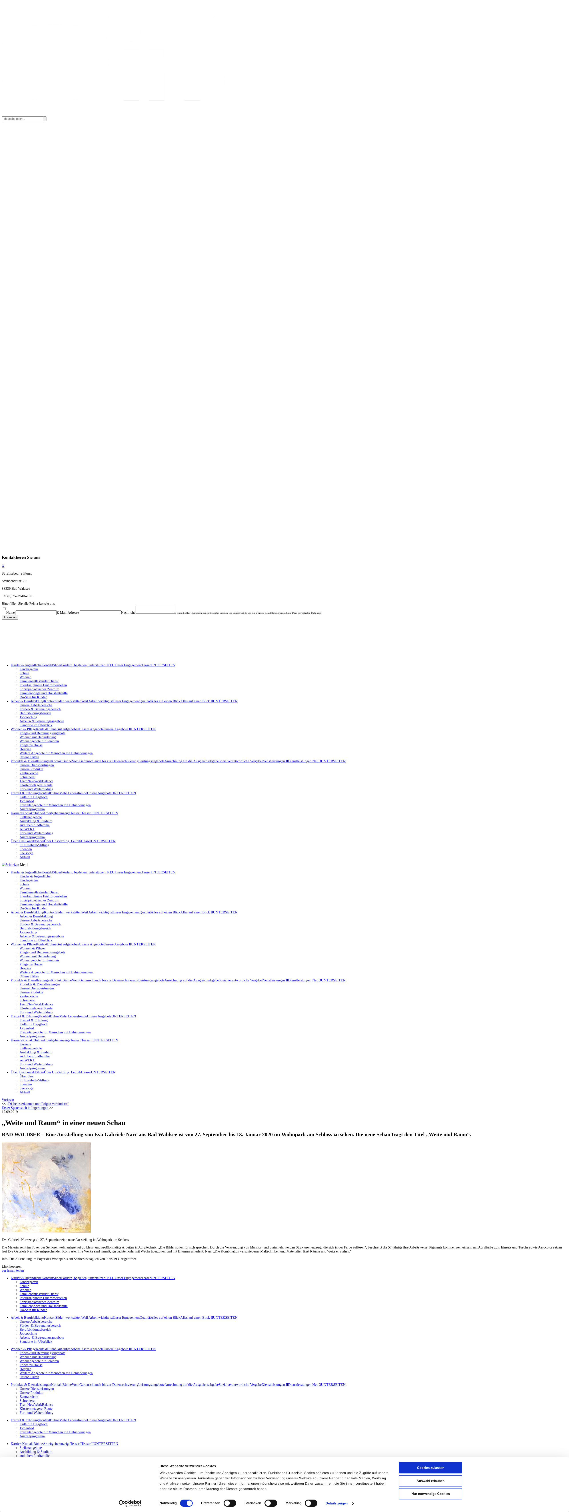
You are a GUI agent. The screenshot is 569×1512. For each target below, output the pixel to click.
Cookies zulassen (430, 1468)
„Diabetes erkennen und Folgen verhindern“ (38, 1104)
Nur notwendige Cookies (430, 1494)
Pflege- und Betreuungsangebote (42, 733)
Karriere (16, 813)
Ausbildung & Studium (36, 821)
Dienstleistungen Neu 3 (304, 761)
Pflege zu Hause (31, 745)
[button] (8, 1100)
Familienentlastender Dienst (39, 681)
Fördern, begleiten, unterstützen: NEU (88, 665)
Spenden (26, 849)
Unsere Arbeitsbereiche (36, 705)
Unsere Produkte (31, 769)
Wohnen (25, 677)
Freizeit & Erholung (25, 793)
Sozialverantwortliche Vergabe (240, 761)
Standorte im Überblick (36, 725)
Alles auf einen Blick (165, 701)
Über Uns (17, 841)
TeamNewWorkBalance (36, 781)
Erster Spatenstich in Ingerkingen (25, 1108)
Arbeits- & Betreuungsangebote (42, 721)
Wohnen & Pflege (23, 729)
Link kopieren (12, 1266)
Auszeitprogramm (32, 809)
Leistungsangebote (151, 761)
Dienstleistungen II (275, 761)
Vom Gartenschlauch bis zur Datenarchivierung (105, 761)
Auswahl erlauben (431, 1481)
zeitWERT (27, 829)
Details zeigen (337, 1503)
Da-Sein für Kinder (33, 697)
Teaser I (75, 813)
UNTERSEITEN (163, 665)
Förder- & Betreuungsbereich (40, 709)
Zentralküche (29, 773)
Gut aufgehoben (67, 729)
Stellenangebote (31, 817)
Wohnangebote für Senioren (39, 741)
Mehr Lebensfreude (73, 793)
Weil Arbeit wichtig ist (97, 701)
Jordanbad (27, 801)
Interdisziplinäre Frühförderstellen (43, 685)
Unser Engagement (128, 665)
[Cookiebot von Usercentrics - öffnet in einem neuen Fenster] (130, 1503)
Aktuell (25, 857)
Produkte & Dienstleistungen (31, 761)
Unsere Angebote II (117, 729)
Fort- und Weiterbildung (36, 789)
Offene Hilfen (29, 757)
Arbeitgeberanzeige (56, 813)
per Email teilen (13, 1270)
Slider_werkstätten (68, 701)
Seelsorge (26, 853)
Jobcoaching (28, 717)
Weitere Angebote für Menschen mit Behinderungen (56, 753)
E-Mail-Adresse (68, 612)
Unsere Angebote (91, 729)
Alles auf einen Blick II (196, 701)
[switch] (230, 1503)
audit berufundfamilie (35, 825)
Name (10, 612)
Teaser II (87, 813)
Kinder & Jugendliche (26, 665)
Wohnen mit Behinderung (38, 737)
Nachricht (128, 612)
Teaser (146, 665)
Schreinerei (27, 777)
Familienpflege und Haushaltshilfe (44, 693)
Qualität (145, 701)
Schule (24, 673)
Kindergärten (29, 669)
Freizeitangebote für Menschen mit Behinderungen (55, 805)
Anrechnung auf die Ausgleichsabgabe (191, 761)
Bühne (51, 729)
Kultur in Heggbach (34, 797)
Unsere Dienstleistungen (37, 765)
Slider (57, 665)
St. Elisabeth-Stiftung (34, 845)
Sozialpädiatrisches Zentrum (39, 689)
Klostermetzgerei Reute (36, 785)
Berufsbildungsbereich (35, 713)
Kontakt (47, 665)
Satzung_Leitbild (70, 841)
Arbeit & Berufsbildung (27, 701)
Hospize (25, 749)
